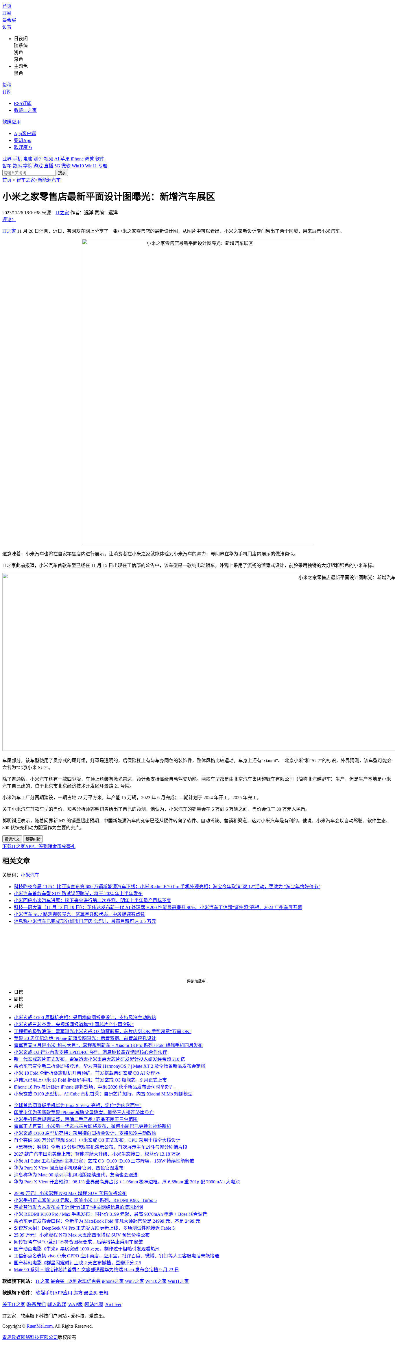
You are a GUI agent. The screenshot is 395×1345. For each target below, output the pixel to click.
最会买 (9, 20)
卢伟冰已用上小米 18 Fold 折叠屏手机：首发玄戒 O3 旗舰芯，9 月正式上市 (90, 1080)
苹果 (65, 158)
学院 (27, 165)
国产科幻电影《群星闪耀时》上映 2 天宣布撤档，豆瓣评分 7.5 (77, 1262)
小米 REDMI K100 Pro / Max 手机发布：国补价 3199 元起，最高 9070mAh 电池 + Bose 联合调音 (110, 1214)
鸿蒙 (89, 158)
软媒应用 (11, 121)
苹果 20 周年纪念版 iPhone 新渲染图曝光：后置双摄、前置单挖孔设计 (85, 1038)
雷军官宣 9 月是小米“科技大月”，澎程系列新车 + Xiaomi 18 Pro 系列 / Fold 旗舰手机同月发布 (108, 1045)
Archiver (113, 1304)
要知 (103, 1292)
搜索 (62, 173)
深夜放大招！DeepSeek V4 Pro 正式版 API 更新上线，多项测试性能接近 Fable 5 (94, 1228)
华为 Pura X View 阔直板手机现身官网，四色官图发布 (68, 1167)
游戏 (38, 165)
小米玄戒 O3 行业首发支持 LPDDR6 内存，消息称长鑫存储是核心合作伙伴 (90, 1052)
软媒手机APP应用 (54, 1292)
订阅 (7, 91)
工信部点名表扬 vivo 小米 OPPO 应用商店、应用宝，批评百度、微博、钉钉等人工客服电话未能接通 (116, 1255)
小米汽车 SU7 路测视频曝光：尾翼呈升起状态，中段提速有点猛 (79, 914)
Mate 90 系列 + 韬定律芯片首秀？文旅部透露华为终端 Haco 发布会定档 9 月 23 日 (96, 1269)
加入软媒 (57, 1304)
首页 (7, 6)
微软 (66, 165)
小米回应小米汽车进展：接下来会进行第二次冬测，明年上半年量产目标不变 (92, 900)
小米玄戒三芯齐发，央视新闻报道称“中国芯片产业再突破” (74, 1024)
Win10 (78, 165)
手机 (17, 158)
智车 (7, 165)
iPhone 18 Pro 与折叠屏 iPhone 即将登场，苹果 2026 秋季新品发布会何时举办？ (94, 1087)
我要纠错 (32, 839)
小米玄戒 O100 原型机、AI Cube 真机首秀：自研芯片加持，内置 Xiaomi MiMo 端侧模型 (103, 1093)
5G (57, 165)
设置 (7, 27)
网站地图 (94, 1304)
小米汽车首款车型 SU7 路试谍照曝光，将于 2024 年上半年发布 (78, 893)
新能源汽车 (49, 180)
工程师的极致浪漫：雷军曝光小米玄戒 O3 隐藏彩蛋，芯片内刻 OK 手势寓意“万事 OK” (102, 1031)
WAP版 (75, 1304)
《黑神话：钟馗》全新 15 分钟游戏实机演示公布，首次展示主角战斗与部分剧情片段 (100, 1147)
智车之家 (25, 180)
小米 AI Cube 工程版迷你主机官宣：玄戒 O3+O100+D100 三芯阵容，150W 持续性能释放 (104, 1161)
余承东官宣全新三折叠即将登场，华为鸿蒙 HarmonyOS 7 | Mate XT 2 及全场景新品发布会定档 (109, 1066)
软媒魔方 (23, 147)
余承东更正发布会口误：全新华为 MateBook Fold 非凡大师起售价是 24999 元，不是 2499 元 (107, 1221)
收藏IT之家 (25, 110)
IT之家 (62, 212)
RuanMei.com (40, 1326)
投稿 (7, 84)
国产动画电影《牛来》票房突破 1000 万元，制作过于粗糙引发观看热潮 (87, 1248)
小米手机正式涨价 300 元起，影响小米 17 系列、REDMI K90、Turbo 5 (85, 1200)
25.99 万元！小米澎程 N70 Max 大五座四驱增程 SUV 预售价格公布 (82, 1235)
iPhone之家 (113, 1281)
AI (56, 158)
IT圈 (6, 13)
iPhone (77, 158)
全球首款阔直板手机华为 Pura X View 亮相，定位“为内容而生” (77, 1105)
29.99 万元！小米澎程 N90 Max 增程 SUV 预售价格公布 (70, 1193)
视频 (48, 158)
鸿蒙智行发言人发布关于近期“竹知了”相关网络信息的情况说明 (78, 1207)
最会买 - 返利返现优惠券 (76, 1281)
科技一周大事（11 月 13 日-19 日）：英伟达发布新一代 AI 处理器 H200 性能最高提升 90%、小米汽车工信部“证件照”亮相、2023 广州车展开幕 (158, 907)
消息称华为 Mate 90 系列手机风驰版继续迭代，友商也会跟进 (76, 1174)
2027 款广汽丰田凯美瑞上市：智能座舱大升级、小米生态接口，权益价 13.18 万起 (97, 1154)
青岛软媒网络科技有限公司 (30, 1337)
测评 (38, 158)
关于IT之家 (13, 1304)
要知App (22, 140)
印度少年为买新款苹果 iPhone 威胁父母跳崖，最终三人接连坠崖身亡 (84, 1112)
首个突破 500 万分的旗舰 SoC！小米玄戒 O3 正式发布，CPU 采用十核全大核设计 (97, 1140)
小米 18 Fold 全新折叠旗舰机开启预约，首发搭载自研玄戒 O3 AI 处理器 (87, 1073)
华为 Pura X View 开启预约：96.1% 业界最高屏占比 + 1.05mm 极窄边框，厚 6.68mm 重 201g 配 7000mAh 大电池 (127, 1181)
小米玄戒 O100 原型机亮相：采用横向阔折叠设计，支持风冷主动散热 (85, 1017)
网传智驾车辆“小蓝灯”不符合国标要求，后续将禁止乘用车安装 (78, 1241)
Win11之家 (178, 1281)
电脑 (27, 158)
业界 (7, 158)
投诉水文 (12, 839)
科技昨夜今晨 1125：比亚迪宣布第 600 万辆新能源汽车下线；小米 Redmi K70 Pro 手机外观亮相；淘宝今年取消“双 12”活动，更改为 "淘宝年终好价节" (167, 886)
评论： (9, 219)
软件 (99, 158)
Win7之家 (134, 1281)
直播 (48, 165)
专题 (102, 165)
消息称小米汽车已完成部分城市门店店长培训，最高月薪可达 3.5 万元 (85, 921)
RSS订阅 (23, 103)
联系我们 (36, 1304)
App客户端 (25, 133)
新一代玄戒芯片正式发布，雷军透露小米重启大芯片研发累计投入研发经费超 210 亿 (99, 1059)
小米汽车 (30, 875)
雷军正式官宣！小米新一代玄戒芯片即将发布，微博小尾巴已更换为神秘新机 (92, 1126)
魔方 (78, 1292)
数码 (17, 165)
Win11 (91, 165)
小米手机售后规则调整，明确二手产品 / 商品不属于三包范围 (76, 1119)
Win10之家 (156, 1281)
